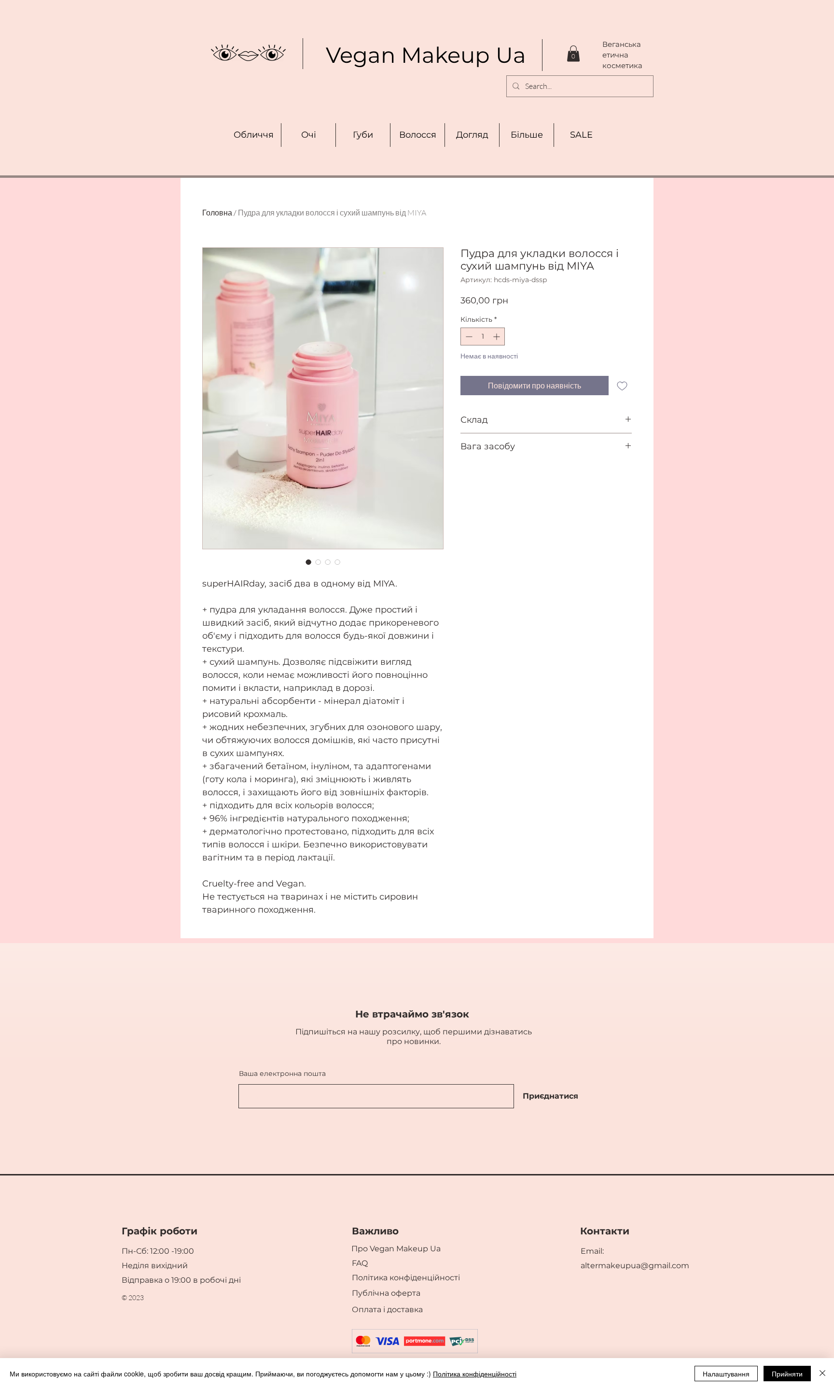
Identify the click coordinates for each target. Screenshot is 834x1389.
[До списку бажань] (622, 385)
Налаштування (726, 1373)
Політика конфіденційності (474, 1373)
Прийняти (787, 1373)
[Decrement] (468, 336)
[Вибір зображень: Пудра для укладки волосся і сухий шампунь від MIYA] (308, 562)
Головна (217, 212)
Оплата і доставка (388, 1309)
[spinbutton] (482, 336)
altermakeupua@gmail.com (635, 1265)
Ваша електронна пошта (282, 1073)
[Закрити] (822, 1373)
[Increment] (497, 336)
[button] (573, 53)
